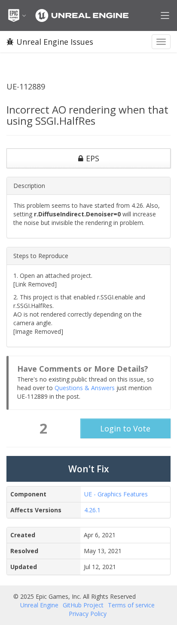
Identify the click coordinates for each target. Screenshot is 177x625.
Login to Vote (125, 428)
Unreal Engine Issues (54, 42)
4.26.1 (92, 510)
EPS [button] (92, 158)
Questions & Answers (85, 388)
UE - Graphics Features (116, 494)
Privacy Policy (88, 614)
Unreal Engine (39, 605)
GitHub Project (83, 605)
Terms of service (131, 605)
